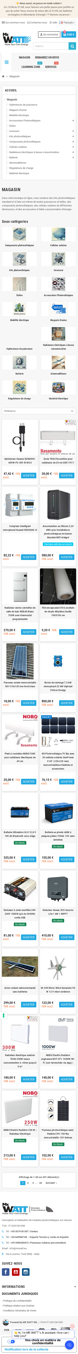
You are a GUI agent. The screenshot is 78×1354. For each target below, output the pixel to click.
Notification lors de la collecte (26, 1349)
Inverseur (58, 270)
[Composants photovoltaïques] (19, 234)
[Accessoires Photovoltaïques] (58, 283)
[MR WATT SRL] (17, 39)
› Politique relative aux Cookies (18, 1305)
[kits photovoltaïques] (19, 258)
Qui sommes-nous (15, 22)
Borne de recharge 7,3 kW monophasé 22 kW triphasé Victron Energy (58, 686)
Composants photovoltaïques (19, 245)
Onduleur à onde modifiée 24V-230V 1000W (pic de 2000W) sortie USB (20, 914)
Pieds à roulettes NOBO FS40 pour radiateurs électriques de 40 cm (20, 757)
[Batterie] (19, 362)
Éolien (19, 295)
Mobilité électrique (19, 320)
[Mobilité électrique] (19, 308)
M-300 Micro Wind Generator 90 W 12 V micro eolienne (58, 990)
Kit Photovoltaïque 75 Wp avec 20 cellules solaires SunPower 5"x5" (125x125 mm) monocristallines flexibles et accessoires (58, 761)
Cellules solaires (58, 245)
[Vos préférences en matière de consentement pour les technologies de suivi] (3, 1015)
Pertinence (10, 411)
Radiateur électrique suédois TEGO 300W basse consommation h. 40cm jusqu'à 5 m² (20, 1061)
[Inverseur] (58, 258)
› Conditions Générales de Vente (19, 1310)
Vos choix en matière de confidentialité (43, 1341)
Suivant (52, 1183)
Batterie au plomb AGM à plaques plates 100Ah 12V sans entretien (58, 836)
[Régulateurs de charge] (19, 387)
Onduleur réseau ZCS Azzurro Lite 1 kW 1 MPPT (58, 912)
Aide (53, 22)
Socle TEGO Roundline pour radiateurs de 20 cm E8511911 (58, 461)
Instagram (26, 1272)
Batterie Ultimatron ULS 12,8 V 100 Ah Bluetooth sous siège (20, 834)
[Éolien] (19, 283)
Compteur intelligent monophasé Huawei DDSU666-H (20, 528)
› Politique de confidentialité (16, 1300)
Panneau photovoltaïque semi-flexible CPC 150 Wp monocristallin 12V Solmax (58, 1134)
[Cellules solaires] (58, 234)
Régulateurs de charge (19, 398)
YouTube (16, 1272)
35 (40, 1183)
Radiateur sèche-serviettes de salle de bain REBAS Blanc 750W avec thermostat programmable (20, 613)
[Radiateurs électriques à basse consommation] (58, 333)
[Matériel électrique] (58, 387)
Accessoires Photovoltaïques (58, 295)
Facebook (5, 1272)
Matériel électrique (58, 398)
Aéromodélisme (58, 373)
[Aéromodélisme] (58, 362)
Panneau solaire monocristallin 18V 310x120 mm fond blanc (20, 684)
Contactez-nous (38, 22)
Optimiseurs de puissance (19, 348)
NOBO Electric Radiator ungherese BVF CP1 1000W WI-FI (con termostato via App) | (58, 1059)
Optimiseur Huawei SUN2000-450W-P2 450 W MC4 (20, 461)
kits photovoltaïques (19, 270)
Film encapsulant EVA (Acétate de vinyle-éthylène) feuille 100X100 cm (58, 612)
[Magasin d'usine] (58, 308)
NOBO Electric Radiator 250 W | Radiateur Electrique (20, 1132)
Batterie (19, 373)
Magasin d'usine (58, 320)
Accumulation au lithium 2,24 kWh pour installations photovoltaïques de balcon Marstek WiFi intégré (58, 532)
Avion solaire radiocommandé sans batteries (19, 990)
